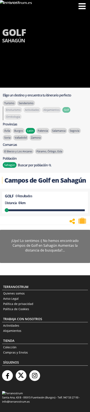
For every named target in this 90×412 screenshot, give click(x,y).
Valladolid (21, 137)
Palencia (43, 131)
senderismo (26, 103)
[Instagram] (34, 373)
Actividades (11, 325)
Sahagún (9, 165)
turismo (9, 103)
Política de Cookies (16, 309)
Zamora (36, 137)
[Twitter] (21, 373)
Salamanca (59, 131)
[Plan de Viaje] (82, 221)
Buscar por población (33, 165)
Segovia (74, 131)
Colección (10, 347)
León (30, 131)
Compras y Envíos (15, 352)
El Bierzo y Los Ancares (18, 151)
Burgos (18, 131)
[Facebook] (7, 373)
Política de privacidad (18, 304)
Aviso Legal (11, 299)
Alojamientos (12, 331)
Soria (7, 137)
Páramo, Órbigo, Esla (49, 151)
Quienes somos (14, 293)
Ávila (7, 131)
